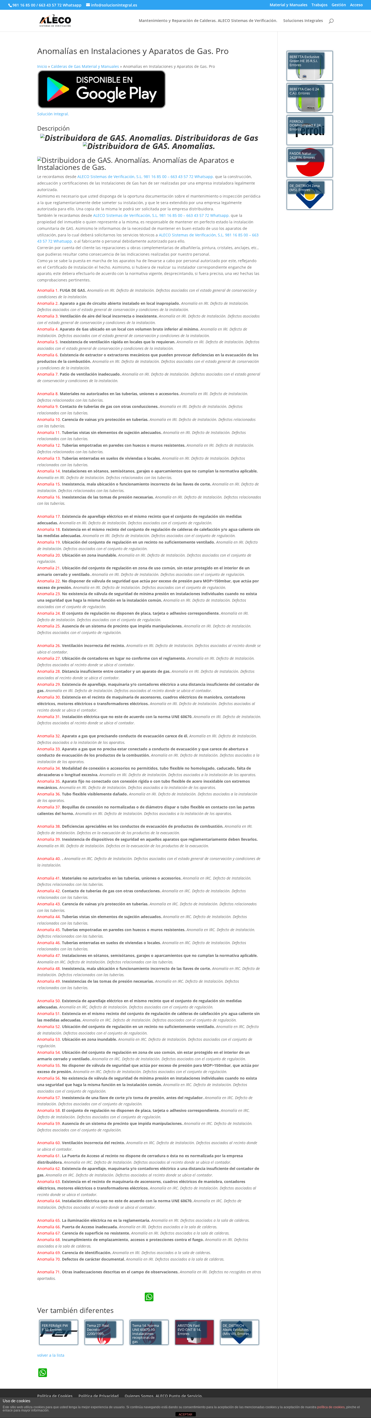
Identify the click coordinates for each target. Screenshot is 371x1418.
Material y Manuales (288, 5)
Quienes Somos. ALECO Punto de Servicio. (164, 1395)
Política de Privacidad (98, 1395)
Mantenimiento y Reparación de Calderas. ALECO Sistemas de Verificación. (208, 21)
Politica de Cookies (55, 1395)
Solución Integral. (53, 113)
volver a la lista (50, 1355)
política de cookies (331, 1407)
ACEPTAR (185, 1414)
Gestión (339, 5)
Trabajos (320, 5)
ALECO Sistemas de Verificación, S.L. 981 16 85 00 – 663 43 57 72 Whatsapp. (146, 176)
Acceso (356, 5)
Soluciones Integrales (303, 21)
